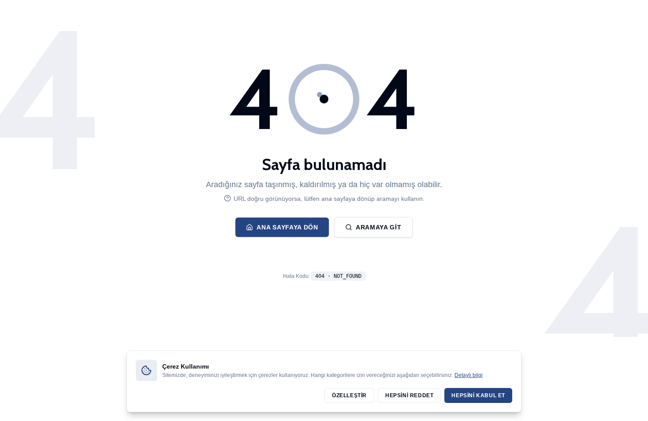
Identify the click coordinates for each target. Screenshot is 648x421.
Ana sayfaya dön (287, 227)
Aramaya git (379, 227)
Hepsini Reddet (409, 395)
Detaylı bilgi (468, 375)
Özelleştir (349, 395)
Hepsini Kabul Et (478, 395)
